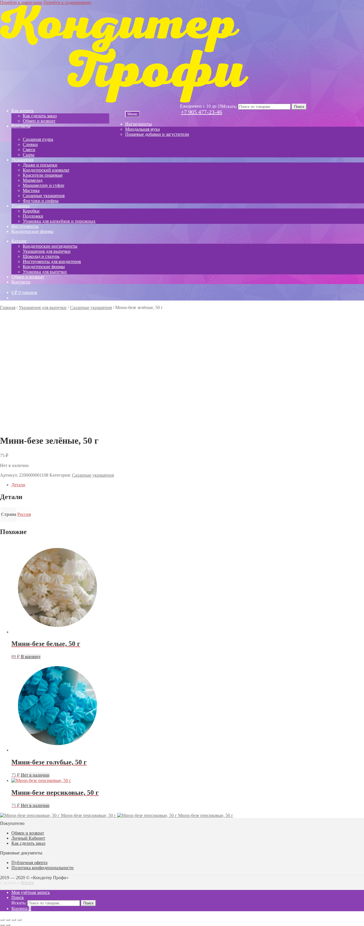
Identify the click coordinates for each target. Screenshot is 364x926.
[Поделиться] (13, 920)
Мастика (31, 190)
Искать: (229, 106)
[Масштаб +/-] (2, 920)
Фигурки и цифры (41, 200)
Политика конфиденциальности (42, 867)
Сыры (28, 154)
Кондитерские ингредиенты (50, 246)
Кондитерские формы (32, 231)
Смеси (29, 149)
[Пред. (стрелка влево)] (2, 925)
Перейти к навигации (21, 2)
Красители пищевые (43, 175)
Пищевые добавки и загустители (157, 134)
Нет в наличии (35, 775)
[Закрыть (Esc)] (19, 920)
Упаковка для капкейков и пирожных (59, 221)
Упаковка (20, 205)
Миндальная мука (142, 129)
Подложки (33, 216)
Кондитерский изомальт (46, 170)
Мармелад (32, 180)
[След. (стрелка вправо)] (8, 925)
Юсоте (27, 882)
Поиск (299, 107)
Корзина (21, 908)
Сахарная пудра (38, 139)
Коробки (31, 210)
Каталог (19, 241)
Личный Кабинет (28, 838)
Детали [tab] (18, 484)
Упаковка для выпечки (45, 271)
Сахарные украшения (44, 195)
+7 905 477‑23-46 (201, 112)
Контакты (20, 126)
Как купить (22, 110)
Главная (7, 307)
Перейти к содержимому (68, 2)
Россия (24, 514)
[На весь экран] (8, 920)
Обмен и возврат (39, 120)
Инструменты (24, 226)
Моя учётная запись (30, 892)
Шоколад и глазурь (41, 256)
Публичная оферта (29, 862)
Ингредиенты (138, 124)
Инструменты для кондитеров (52, 261)
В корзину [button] (31, 656)
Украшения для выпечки (47, 251)
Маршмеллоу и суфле (43, 185)
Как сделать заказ (40, 115)
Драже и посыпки (40, 164)
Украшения (22, 159)
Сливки (30, 144)
